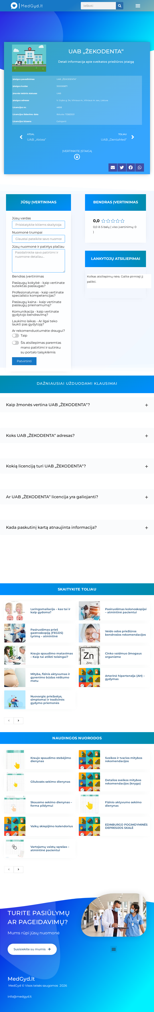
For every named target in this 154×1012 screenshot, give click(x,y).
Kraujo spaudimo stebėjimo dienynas (50, 759)
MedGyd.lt (21, 979)
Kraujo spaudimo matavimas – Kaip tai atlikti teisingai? (51, 655)
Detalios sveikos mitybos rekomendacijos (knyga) (123, 781)
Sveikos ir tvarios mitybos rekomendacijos (123, 759)
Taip (24, 335)
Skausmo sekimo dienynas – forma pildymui (51, 803)
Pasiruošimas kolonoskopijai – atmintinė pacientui (126, 610)
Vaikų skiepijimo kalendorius (51, 826)
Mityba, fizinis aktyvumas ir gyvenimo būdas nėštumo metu (50, 677)
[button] (138, 6)
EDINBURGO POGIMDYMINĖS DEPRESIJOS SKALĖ (126, 826)
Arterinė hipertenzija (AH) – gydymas (125, 677)
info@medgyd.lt (20, 996)
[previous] (9, 720)
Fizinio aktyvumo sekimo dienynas (123, 803)
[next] (18, 720)
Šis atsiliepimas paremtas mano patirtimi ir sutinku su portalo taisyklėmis (41, 347)
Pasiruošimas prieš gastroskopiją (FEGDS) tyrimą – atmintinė (46, 633)
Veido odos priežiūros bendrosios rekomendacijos (125, 632)
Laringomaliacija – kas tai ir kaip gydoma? (50, 610)
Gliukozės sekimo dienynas (50, 781)
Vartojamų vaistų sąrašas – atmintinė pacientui (49, 848)
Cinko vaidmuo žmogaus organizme (123, 655)
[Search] (119, 5)
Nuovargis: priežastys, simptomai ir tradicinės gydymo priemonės (47, 700)
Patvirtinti (24, 361)
